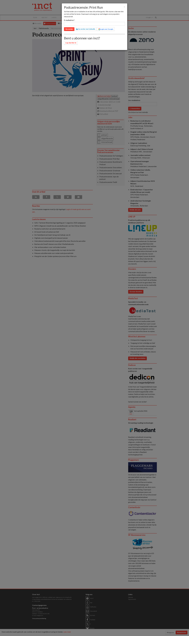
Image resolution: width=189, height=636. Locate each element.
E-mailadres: (69, 20)
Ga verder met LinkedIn (86, 29)
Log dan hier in (70, 43)
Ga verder (69, 29)
